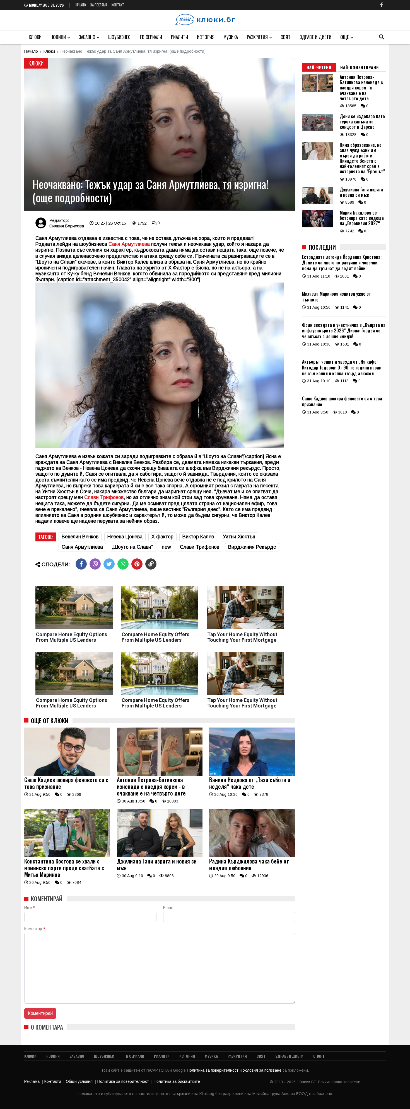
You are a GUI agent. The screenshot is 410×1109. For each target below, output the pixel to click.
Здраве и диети (315, 36)
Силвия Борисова (66, 226)
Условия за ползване (263, 1070)
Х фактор (162, 536)
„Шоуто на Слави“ (132, 547)
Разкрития (257, 36)
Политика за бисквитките (177, 1081)
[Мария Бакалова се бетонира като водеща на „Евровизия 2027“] (317, 226)
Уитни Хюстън (239, 536)
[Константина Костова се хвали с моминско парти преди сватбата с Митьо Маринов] (67, 855)
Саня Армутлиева (82, 547)
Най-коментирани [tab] (359, 67)
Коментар (34, 929)
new (166, 547)
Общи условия (79, 1081)
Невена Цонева (125, 536)
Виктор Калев (198, 536)
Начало (80, 5)
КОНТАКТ (118, 5)
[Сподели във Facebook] (81, 564)
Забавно (87, 36)
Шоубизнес (119, 36)
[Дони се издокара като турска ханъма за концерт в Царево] (317, 129)
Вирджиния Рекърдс (252, 547)
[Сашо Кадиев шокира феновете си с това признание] (67, 774)
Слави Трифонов (104, 497)
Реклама (32, 1081)
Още (344, 36)
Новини (58, 36)
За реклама (98, 5)
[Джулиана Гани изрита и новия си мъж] (160, 855)
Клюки (35, 36)
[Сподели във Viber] (95, 564)
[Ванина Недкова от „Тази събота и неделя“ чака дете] (252, 774)
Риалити (179, 36)
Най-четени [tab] (319, 67)
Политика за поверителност (213, 1070)
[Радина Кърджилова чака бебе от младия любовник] (252, 855)
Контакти (52, 1081)
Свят (286, 36)
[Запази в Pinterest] (137, 564)
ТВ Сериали (150, 36)
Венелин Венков (80, 536)
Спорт (319, 1056)
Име (29, 907)
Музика (230, 36)
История (205, 36)
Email (168, 907)
